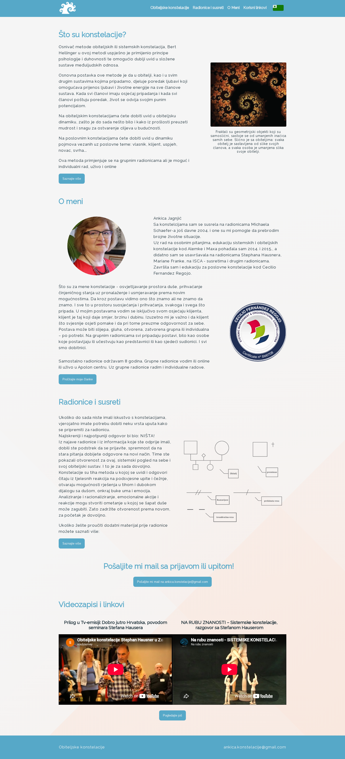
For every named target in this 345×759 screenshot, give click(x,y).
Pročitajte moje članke (77, 379)
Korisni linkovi (255, 7)
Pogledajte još (172, 715)
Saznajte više (71, 178)
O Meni (233, 7)
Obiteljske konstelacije (169, 7)
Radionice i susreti (208, 7)
